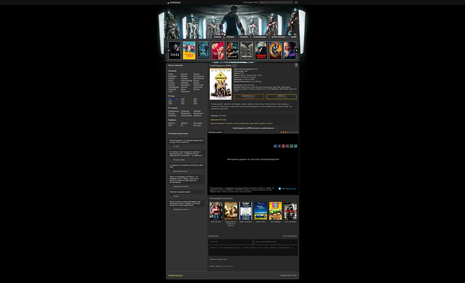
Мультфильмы (259, 37)
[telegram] (295, 146)
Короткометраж (186, 80)
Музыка (196, 80)
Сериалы (244, 37)
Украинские (185, 111)
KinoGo (212, 266)
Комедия (171, 85)
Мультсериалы (278, 37)
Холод (175, 196)
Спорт (170, 91)
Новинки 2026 (173, 99)
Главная (217, 37)
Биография (172, 76)
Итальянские (198, 113)
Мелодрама (185, 85)
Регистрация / (248, 2)
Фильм (218, 266)
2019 (195, 101)
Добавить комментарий (218, 259)
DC (182, 125)
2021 (182, 103)
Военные (184, 76)
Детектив (184, 78)
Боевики (171, 78)
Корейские (197, 115)
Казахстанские (186, 115)
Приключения (198, 85)
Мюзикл (196, 83)
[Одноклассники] (283, 146)
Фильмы (230, 37)
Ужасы (183, 89)
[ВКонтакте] (275, 146)
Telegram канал (291, 189)
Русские (171, 113)
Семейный (172, 89)
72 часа (176, 146)
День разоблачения (180, 171)
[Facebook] (279, 146)
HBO (170, 125)
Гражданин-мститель (181, 186)
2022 (182, 101)
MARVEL (184, 123)
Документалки (199, 78)
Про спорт (197, 125)
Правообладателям (175, 275)
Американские (173, 111)
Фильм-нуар (198, 87)
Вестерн (184, 74)
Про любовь (198, 123)
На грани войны (179, 160)
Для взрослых (199, 76)
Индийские (172, 115)
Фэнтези (197, 89)
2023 (182, 99)
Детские (196, 74)
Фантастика (185, 91)
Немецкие (197, 111)
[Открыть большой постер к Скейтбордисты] (221, 84)
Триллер (184, 87)
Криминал (184, 83)
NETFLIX (171, 123)
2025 (170, 101)
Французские (185, 113)
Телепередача (173, 87)
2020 (195, 99)
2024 (170, 103)
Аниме (294, 37)
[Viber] (287, 146)
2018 (195, 103)
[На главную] (173, 2)
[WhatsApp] (291, 146)
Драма (170, 80)
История (171, 83)
